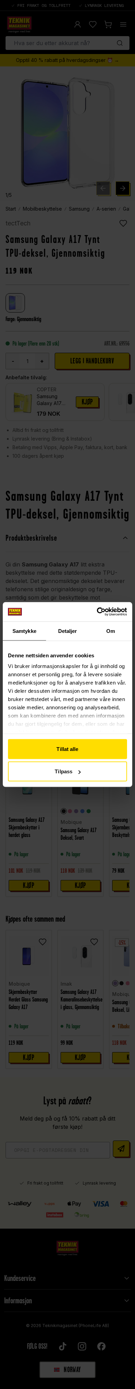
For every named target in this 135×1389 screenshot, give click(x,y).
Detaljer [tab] (67, 631)
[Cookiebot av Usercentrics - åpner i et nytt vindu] (97, 611)
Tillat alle (67, 749)
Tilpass (63, 771)
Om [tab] (110, 631)
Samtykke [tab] (24, 631)
